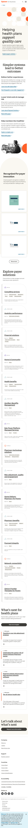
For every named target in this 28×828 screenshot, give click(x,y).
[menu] (26, 1)
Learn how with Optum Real (8, 86)
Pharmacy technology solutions (13, 451)
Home (4, 5)
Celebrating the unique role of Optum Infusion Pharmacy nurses (13, 654)
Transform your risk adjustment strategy (13, 634)
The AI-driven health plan (11, 694)
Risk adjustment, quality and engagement (13, 476)
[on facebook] (5, 793)
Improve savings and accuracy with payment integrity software (13, 675)
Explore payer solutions (9, 54)
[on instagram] (12, 793)
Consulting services (12, 292)
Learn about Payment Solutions (10, 110)
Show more (14, 261)
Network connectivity (13, 563)
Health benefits (10, 382)
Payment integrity (11, 543)
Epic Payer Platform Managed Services (12, 429)
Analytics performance (13, 313)
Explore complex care (7, 132)
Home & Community (12, 360)
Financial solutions (11, 335)
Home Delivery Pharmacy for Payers (12, 498)
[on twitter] (9, 793)
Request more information (14, 729)
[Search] (23, 2)
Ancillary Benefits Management (11, 404)
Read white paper (6, 114)
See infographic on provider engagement (12, 90)
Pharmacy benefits (11, 521)
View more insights (14, 624)
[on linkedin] (2, 793)
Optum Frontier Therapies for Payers (12, 590)
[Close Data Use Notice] (26, 814)
